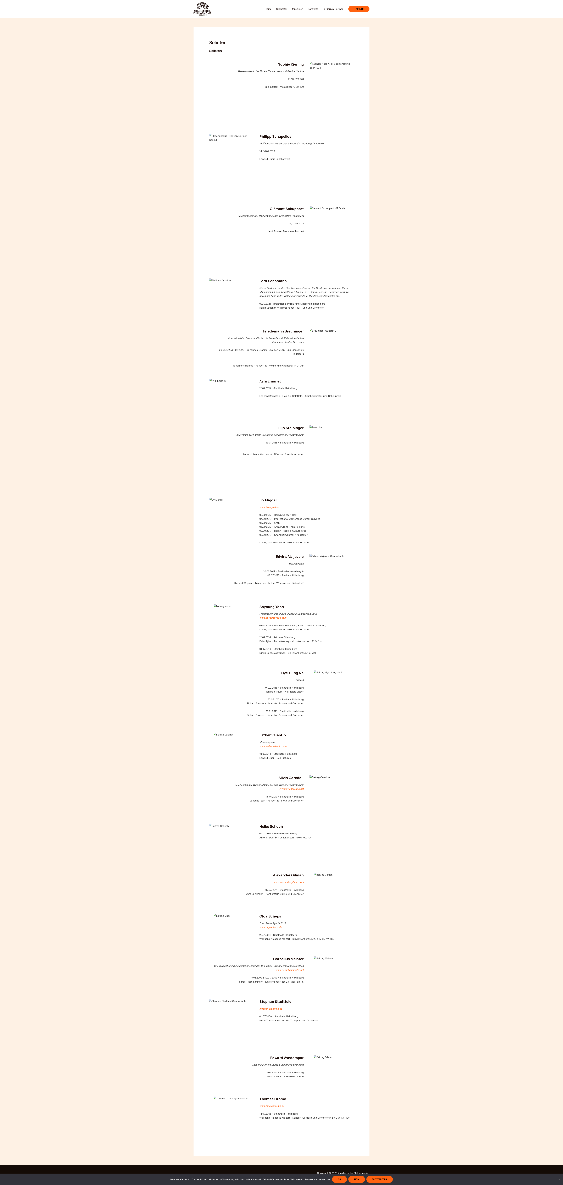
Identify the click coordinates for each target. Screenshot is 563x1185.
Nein (356, 1179)
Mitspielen (297, 8)
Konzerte (313, 8)
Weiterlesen (379, 1179)
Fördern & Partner (333, 8)
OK (339, 1179)
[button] (358, 9)
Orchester (281, 8)
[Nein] (559, 1179)
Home (268, 8)
